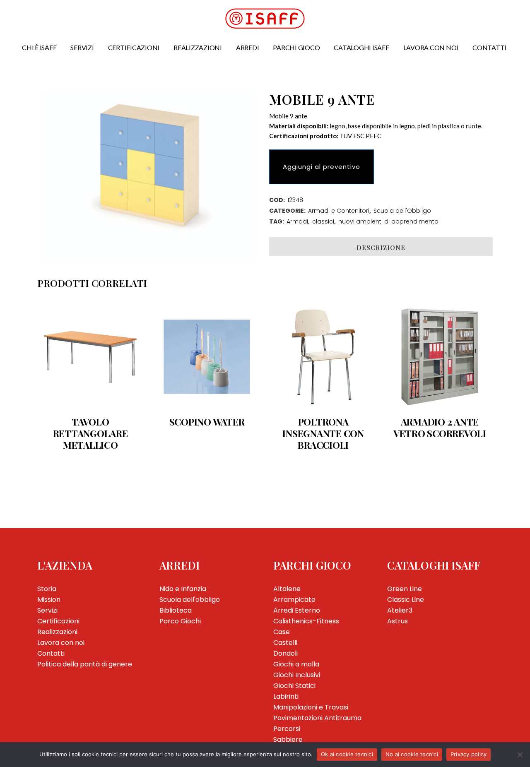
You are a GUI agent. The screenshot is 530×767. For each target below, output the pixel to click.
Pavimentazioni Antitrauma (317, 718)
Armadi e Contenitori (338, 211)
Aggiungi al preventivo (321, 166)
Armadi (297, 221)
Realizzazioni (57, 632)
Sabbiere (288, 739)
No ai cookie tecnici (411, 754)
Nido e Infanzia (182, 589)
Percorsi (286, 728)
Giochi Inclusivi (296, 675)
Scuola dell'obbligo (189, 599)
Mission (48, 599)
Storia (46, 589)
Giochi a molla (296, 664)
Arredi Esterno (296, 610)
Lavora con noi (60, 642)
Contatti (51, 653)
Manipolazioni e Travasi (310, 707)
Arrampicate (294, 599)
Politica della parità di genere (84, 664)
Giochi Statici (294, 685)
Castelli (285, 642)
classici (323, 221)
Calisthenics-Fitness (306, 621)
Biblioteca (175, 610)
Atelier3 (399, 610)
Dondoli (285, 653)
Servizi (47, 610)
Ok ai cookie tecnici (347, 754)
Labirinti (286, 696)
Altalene (287, 589)
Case (281, 632)
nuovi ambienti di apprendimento (388, 221)
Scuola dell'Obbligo (402, 211)
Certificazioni (58, 621)
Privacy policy (468, 754)
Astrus (397, 621)
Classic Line (405, 599)
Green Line (404, 589)
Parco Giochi (180, 621)
